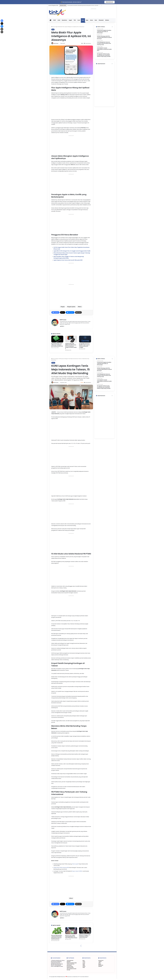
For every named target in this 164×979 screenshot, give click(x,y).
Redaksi (68, 961)
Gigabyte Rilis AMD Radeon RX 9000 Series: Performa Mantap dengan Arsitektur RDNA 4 (71, 346)
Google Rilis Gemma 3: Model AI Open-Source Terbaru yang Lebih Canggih (84, 345)
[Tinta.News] (58, 12)
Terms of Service (70, 964)
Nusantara (64, 20)
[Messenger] (2, 26)
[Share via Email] (2, 29)
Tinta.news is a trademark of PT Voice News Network (77, 976)
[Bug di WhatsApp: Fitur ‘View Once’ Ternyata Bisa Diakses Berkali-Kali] (57, 339)
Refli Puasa (56, 43)
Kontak (68, 969)
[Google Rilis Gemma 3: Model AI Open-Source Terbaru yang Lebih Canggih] (85, 339)
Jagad (70, 20)
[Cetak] (2, 32)
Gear (96, 20)
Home (53, 26)
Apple (63, 306)
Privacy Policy (70, 966)
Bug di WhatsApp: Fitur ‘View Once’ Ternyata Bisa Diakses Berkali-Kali (57, 345)
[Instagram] (63, 326)
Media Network (109, 2)
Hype (87, 20)
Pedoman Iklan (70, 967)
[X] (2, 23)
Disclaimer (69, 965)
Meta (80, 306)
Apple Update (71, 306)
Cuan (78, 20)
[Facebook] (62, 326)
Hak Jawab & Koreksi (71, 968)
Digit (83, 20)
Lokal (59, 20)
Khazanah (101, 20)
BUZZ (54, 20)
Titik (75, 20)
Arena (91, 20)
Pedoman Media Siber (72, 962)
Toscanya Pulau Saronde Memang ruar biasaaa (77, 5)
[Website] (60, 326)
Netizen (107, 20)
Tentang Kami (70, 960)
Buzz (84, 960)
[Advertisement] (94, 12)
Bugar (99, 964)
